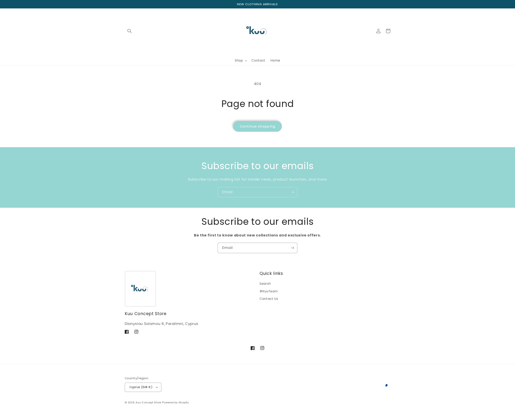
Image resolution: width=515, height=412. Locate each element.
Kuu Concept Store (148, 402)
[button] (129, 31)
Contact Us (269, 299)
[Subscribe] (292, 192)
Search (265, 284)
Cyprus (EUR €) (140, 387)
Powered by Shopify (175, 402)
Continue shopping (257, 126)
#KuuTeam (269, 291)
